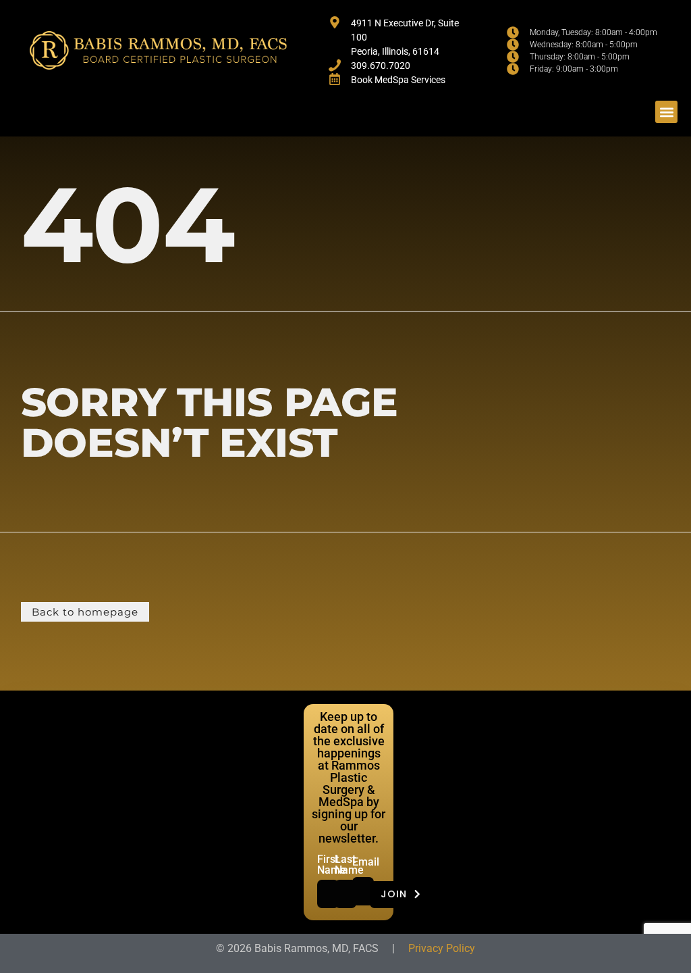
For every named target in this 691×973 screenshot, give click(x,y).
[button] (666, 112)
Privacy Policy (441, 948)
